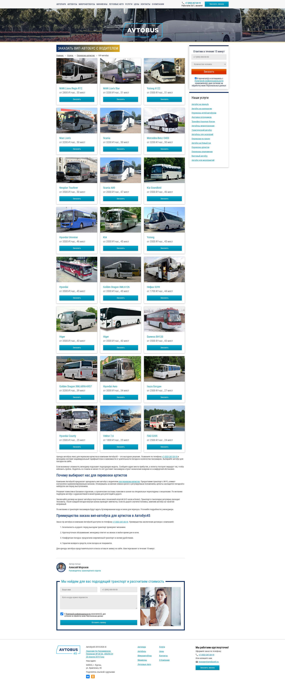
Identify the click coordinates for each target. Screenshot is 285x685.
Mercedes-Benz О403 (158, 138)
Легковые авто (116, 4)
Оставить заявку (99, 622)
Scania (106, 138)
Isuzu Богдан (154, 386)
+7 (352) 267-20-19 (193, 3)
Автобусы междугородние (203, 126)
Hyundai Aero (110, 386)
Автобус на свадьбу (200, 104)
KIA (105, 237)
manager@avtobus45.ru (209, 662)
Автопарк (61, 4)
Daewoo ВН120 (155, 336)
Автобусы (72, 4)
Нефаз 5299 (153, 287)
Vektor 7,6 (108, 436)
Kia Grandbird (154, 187)
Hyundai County (67, 436)
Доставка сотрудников (202, 117)
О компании (158, 4)
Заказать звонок (216, 4)
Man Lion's (65, 138)
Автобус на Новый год (201, 143)
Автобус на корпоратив (202, 108)
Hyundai (63, 287)
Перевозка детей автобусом (204, 113)
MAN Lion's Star (111, 88)
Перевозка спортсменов (202, 151)
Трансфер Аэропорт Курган (203, 121)
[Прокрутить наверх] (9, 678)
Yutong (150, 237)
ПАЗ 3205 (152, 436)
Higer (62, 336)
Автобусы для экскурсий (202, 134)
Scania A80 (109, 187)
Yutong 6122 (153, 88)
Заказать (77, 99)
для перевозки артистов (129, 481)
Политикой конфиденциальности (209, 81)
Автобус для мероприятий (203, 160)
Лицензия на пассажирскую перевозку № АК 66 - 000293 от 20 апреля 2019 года (99, 654)
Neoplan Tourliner (68, 187)
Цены (136, 4)
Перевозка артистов (200, 147)
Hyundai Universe (68, 237)
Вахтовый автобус (200, 156)
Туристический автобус (202, 130)
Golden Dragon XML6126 (116, 287)
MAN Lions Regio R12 (70, 88)
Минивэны (101, 4)
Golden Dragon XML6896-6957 (75, 386)
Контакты (145, 4)
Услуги (128, 4)
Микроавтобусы (87, 4)
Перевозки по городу (201, 139)
